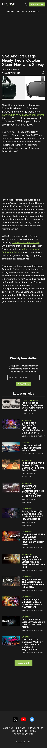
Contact (20, 728)
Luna (24, 413)
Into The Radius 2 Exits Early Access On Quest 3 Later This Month (33, 623)
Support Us (37, 4)
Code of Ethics (19, 731)
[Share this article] (43, 72)
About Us (8, 728)
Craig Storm (28, 454)
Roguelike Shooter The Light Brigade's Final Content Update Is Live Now (33, 583)
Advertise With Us (23, 734)
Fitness (25, 443)
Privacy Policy (36, 728)
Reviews (11, 12)
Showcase (34, 12)
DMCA (33, 731)
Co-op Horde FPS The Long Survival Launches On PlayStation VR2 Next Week (33, 539)
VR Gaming (27, 420)
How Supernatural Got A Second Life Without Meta (31, 448)
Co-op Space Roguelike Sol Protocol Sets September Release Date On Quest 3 (32, 427)
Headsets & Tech (30, 400)
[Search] (25, 4)
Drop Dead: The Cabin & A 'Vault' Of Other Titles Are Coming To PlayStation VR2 (32, 644)
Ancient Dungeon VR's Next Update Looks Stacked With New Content (32, 603)
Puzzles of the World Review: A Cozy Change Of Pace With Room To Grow (33, 467)
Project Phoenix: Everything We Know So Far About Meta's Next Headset (33, 406)
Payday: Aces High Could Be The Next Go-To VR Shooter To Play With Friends (33, 515)
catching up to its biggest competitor (23, 114)
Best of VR (22, 12)
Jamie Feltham (10, 69)
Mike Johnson (28, 436)
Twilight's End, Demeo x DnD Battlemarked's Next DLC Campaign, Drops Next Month (33, 491)
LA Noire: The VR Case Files (25, 242)
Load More (23, 663)
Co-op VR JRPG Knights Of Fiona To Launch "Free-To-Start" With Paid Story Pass (33, 562)
